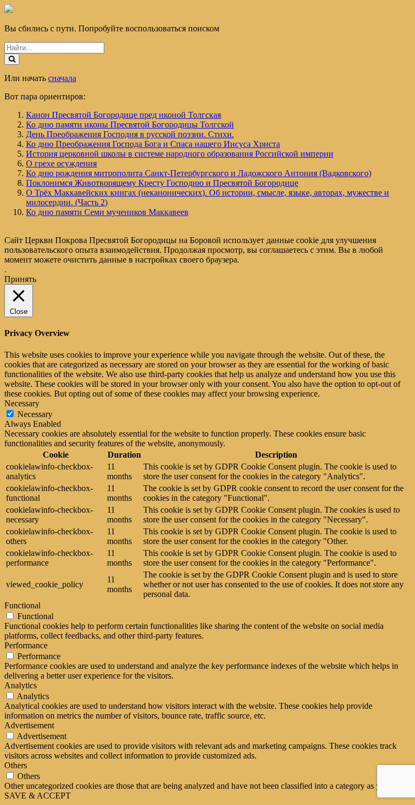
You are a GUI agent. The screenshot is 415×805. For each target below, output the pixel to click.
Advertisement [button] (29, 725)
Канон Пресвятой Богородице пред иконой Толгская (123, 114)
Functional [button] (22, 605)
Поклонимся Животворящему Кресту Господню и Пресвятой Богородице (162, 182)
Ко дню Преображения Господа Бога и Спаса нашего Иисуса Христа (153, 144)
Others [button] (15, 765)
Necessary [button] (21, 403)
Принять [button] (20, 279)
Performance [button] (26, 645)
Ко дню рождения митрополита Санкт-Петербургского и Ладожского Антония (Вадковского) (198, 173)
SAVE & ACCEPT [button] (37, 795)
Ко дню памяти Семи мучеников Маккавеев (107, 212)
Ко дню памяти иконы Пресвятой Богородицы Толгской (130, 124)
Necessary (34, 414)
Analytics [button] (20, 685)
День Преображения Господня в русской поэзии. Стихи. (130, 134)
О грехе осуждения (61, 163)
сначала (62, 78)
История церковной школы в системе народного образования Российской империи (179, 153)
